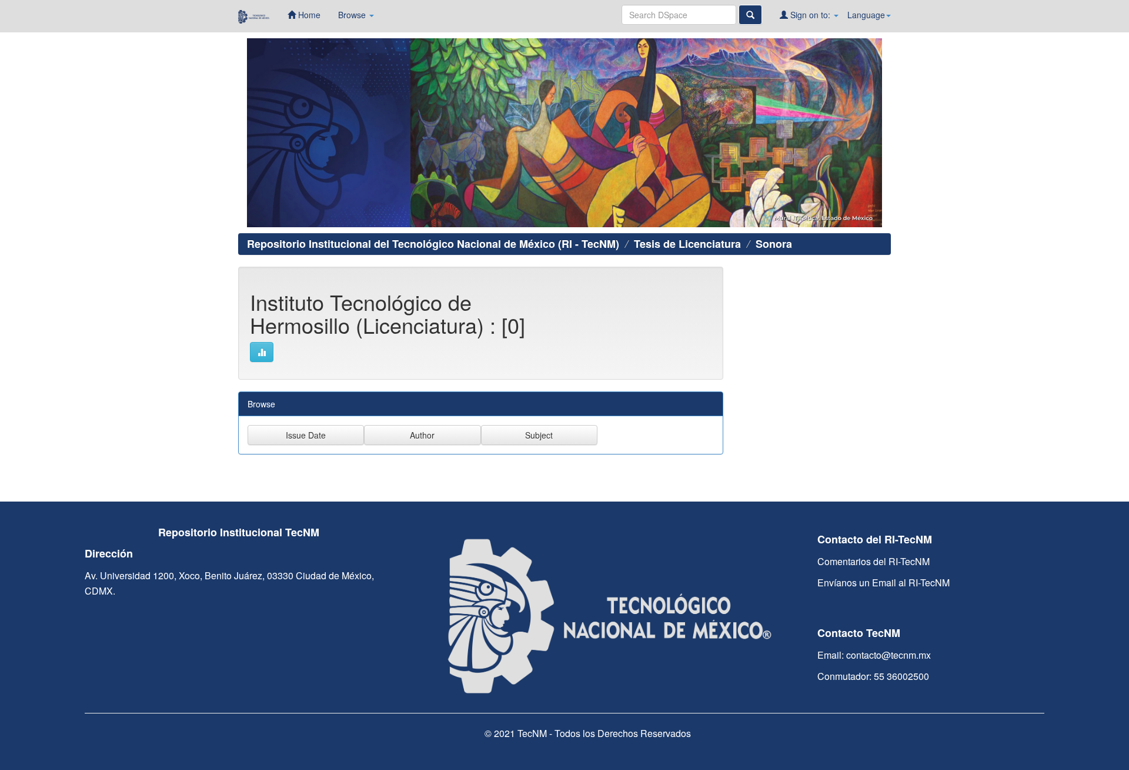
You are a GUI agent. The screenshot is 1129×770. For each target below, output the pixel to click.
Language (866, 15)
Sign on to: (810, 15)
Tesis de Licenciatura (687, 243)
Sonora (774, 243)
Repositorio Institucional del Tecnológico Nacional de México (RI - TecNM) (433, 243)
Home (308, 15)
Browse (353, 15)
